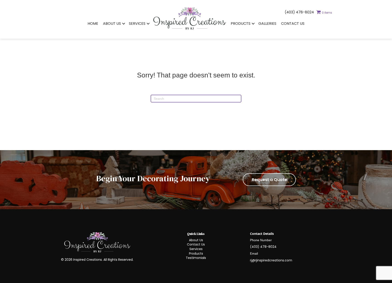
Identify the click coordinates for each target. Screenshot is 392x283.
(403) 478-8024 (299, 12)
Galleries (267, 23)
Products (240, 23)
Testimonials (196, 258)
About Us (112, 23)
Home (93, 23)
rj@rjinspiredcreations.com (271, 260)
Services (137, 23)
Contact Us (292, 23)
